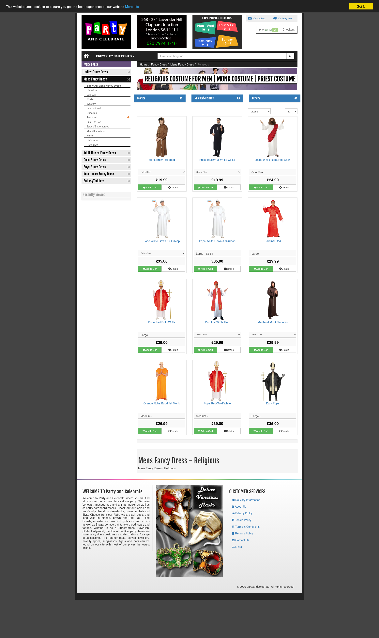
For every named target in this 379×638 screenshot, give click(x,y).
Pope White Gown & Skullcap (162, 241)
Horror (90, 135)
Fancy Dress (159, 64)
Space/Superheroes (98, 126)
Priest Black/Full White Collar (217, 160)
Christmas (92, 140)
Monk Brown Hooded (162, 160)
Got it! (361, 6)
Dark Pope (272, 403)
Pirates (91, 99)
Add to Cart (151, 187)
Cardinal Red (273, 241)
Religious (92, 117)
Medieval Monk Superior (273, 322)
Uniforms (92, 113)
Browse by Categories (114, 56)
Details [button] (174, 187)
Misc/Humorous (96, 131)
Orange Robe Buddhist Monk (162, 403)
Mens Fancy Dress (182, 64)
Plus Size (92, 144)
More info (132, 6)
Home (143, 64)
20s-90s (91, 94)
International (94, 108)
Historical (92, 90)
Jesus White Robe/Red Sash (273, 160)
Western (91, 104)
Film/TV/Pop (94, 122)
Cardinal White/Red (217, 322)
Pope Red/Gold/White (161, 322)
